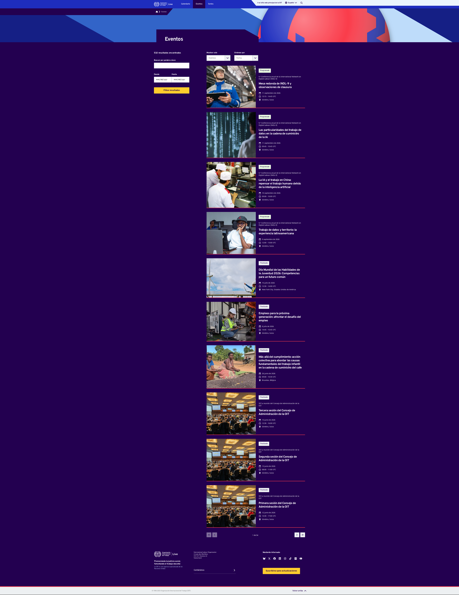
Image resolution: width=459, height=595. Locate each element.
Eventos (199, 4)
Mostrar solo (212, 53)
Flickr (295, 558)
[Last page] (302, 534)
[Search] (301, 3)
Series (210, 4)
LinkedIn (279, 558)
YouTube (300, 558)
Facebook (274, 558)
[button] (163, 4)
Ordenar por (239, 53)
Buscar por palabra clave (164, 60)
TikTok (290, 558)
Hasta (174, 74)
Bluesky (264, 558)
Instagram (285, 558)
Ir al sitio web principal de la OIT (269, 3)
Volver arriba (297, 591)
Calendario (185, 4)
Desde (156, 74)
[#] (156, 11)
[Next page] (297, 534)
